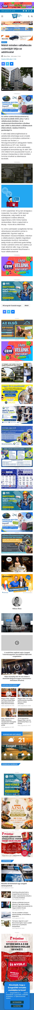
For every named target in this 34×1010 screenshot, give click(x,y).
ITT (27, 996)
